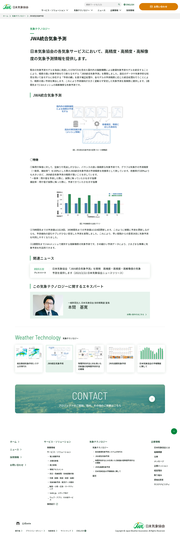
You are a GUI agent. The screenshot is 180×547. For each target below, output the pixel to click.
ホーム (5, 16)
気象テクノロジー (19, 16)
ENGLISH (130, 5)
